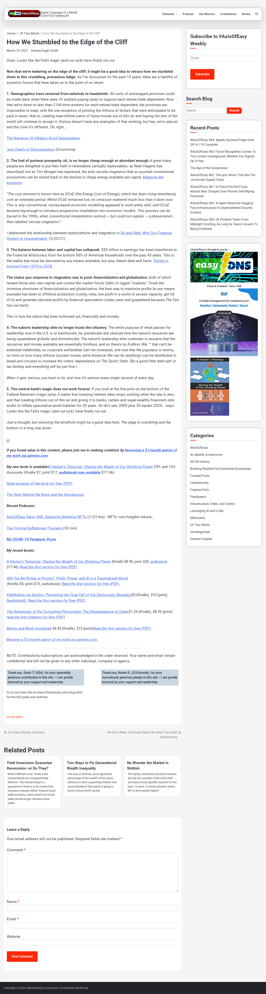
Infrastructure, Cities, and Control (212, 504)
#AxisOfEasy (199, 448)
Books (246, 14)
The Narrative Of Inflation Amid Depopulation (43, 138)
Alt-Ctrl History (200, 462)
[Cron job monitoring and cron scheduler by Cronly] (224, 355)
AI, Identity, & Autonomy (206, 455)
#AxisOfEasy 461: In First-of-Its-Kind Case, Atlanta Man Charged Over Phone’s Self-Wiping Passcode (222, 191)
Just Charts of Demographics (31, 149)
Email (13, 919)
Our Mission (207, 14)
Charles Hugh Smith (44, 50)
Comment (16, 850)
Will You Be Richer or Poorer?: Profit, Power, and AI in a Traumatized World (67, 578)
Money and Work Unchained (29, 628)
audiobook (158, 561)
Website (13, 936)
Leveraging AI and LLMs (207, 511)
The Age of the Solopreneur (209, 168)
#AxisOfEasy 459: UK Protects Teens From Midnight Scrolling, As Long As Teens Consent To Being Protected (224, 224)
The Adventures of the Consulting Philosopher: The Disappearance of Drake (68, 611)
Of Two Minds (15, 717)
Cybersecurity (199, 483)
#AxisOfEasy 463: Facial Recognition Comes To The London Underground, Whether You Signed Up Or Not (223, 156)
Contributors (228, 14)
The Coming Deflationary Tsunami (35, 528)
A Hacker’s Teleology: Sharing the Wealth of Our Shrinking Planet (59, 561)
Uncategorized (200, 532)
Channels (168, 14)
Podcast (188, 14)
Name (13, 901)
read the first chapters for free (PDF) (36, 617)
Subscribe (202, 74)
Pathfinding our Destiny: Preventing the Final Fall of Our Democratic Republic (68, 595)
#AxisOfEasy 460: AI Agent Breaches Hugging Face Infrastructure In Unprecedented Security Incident (221, 207)
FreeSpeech (198, 497)
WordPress (81, 988)
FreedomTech (199, 490)
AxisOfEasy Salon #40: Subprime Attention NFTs (46, 517)
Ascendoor (51, 988)
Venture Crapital (201, 539)
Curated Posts (200, 476)
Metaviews (197, 518)
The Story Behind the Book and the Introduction (45, 494)
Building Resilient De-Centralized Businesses (220, 469)
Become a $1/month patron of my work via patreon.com (52, 639)
